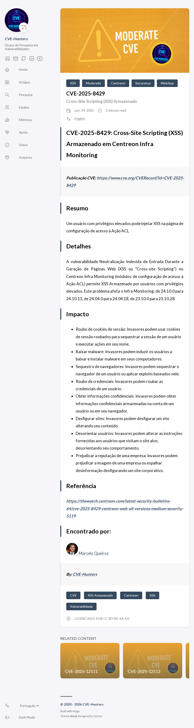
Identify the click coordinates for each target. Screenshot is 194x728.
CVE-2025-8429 (85, 93)
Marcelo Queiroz (94, 553)
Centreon (118, 83)
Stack (73, 716)
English (80, 119)
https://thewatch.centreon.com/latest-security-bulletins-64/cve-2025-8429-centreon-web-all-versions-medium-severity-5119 (124, 508)
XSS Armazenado (100, 595)
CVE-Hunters (16, 38)
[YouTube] (40, 60)
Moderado (93, 83)
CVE (73, 595)
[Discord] (7, 60)
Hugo (76, 711)
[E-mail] (15, 60)
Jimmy (97, 716)
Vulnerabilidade (81, 606)
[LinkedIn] (32, 60)
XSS (73, 83)
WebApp (167, 83)
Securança (143, 83)
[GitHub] (23, 60)
